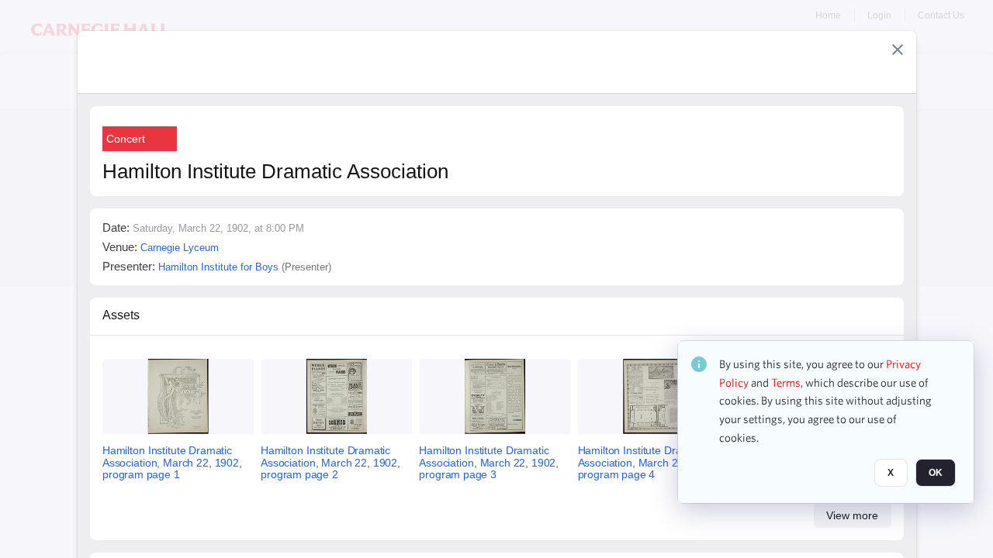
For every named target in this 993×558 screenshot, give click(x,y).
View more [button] (852, 515)
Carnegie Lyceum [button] (179, 247)
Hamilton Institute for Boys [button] (218, 267)
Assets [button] (121, 315)
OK (936, 473)
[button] (897, 49)
